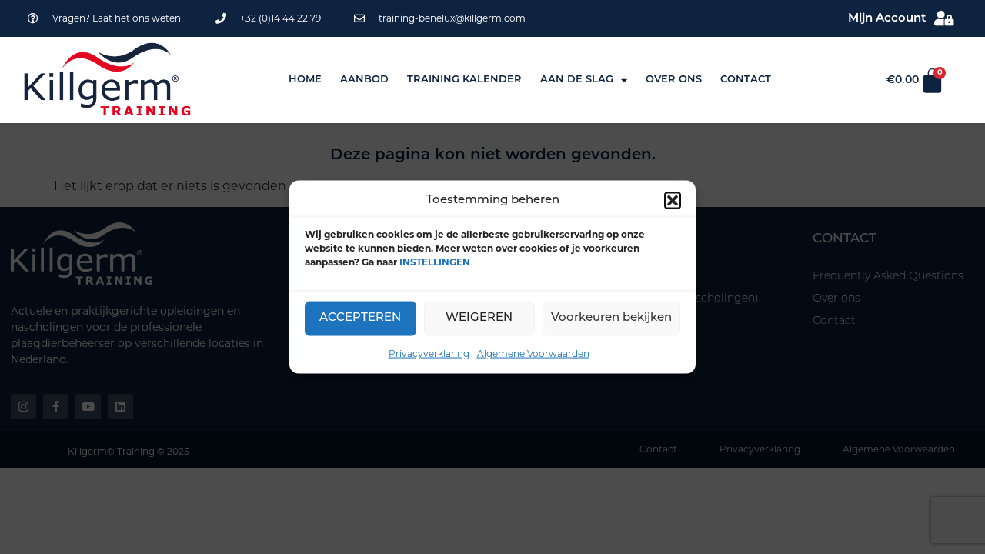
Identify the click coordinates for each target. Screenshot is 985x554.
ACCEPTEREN (360, 318)
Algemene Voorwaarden (533, 353)
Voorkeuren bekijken (611, 318)
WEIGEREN (479, 318)
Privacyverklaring (429, 353)
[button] (672, 201)
